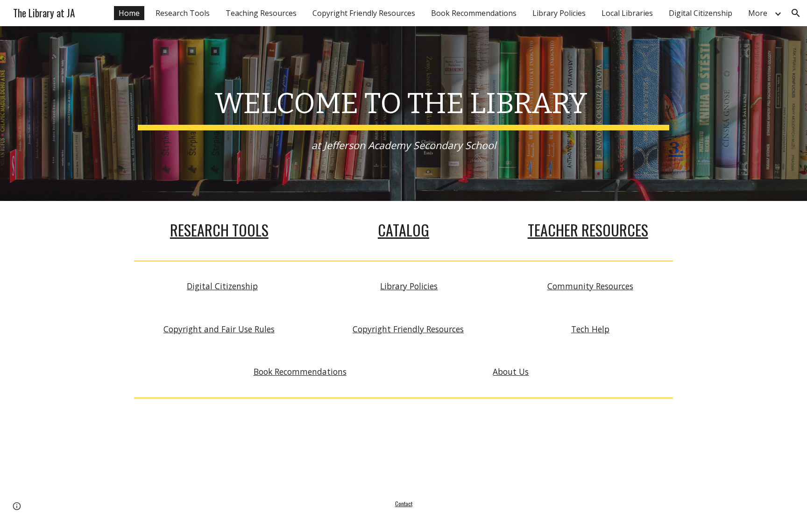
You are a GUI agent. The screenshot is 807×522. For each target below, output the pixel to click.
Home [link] (129, 13)
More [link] (757, 13)
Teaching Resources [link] (261, 13)
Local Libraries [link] (627, 13)
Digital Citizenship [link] (700, 13)
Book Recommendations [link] (474, 13)
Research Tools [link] (183, 13)
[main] (403, 113)
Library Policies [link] (559, 13)
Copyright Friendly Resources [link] (363, 13)
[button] (796, 13)
